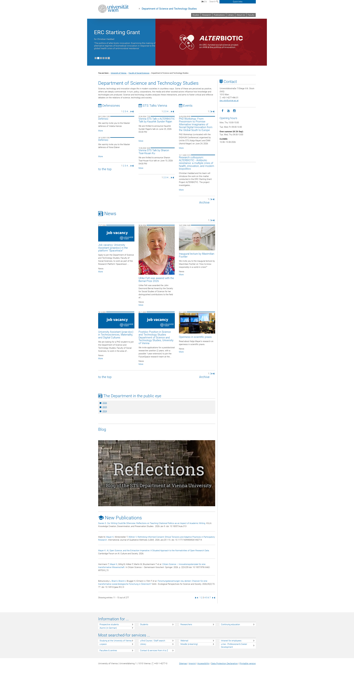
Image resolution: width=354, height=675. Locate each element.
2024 (104, 411)
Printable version (248, 663)
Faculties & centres (108, 650)
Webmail (184, 640)
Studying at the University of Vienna (116, 640)
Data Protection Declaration (224, 663)
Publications (219, 15)
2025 (104, 407)
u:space (103, 644)
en (205, 1)
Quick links (237, 1)
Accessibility (203, 663)
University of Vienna (119, 73)
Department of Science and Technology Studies (169, 8)
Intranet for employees (231, 640)
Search (212, 1)
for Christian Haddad (104, 39)
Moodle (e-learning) (189, 644)
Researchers (186, 624)
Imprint (192, 663)
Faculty (251, 15)
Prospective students (109, 624)
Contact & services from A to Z (154, 650)
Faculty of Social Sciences (139, 73)
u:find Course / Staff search (152, 640)
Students (144, 624)
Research (206, 15)
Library (231, 15)
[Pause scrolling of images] (109, 58)
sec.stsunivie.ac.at (229, 100)
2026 (104, 403)
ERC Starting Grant (117, 32)
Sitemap (183, 663)
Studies (195, 15)
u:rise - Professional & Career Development (234, 645)
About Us (241, 15)
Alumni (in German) (108, 628)
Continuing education (230, 624)
